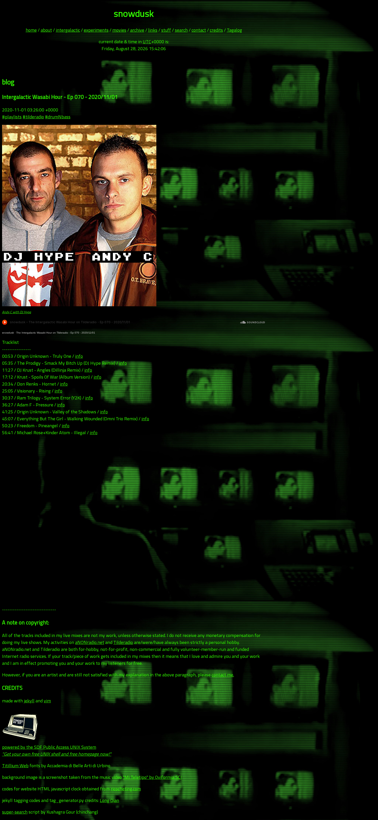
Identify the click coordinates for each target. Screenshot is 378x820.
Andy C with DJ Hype (16, 312)
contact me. (223, 674)
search (181, 30)
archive (137, 30)
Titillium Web (15, 765)
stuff (166, 30)
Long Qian (109, 800)
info (79, 356)
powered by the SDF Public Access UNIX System (56, 750)
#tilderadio (33, 116)
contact (199, 30)
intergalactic (68, 30)
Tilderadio (123, 642)
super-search (15, 811)
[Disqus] (133, 521)
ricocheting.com (126, 788)
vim (47, 700)
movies (119, 30)
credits (216, 30)
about (46, 30)
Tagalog (234, 30)
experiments (96, 30)
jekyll (29, 700)
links (152, 30)
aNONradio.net (89, 642)
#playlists (12, 116)
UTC (147, 41)
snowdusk (8, 332)
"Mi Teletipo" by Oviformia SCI (152, 777)
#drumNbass (57, 116)
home (31, 30)
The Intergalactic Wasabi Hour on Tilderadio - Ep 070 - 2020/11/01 (55, 332)
